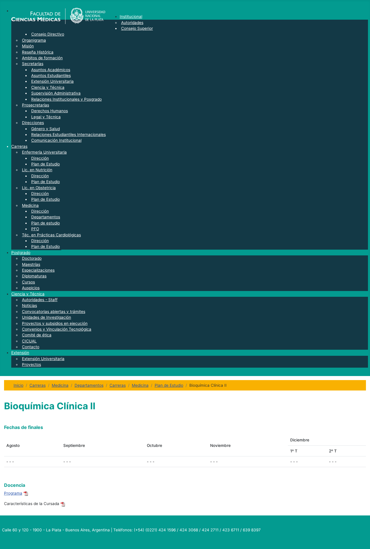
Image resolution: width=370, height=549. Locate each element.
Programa (13, 493)
